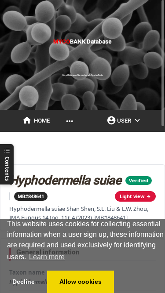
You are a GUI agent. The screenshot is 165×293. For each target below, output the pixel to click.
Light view (132, 196)
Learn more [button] (47, 256)
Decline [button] (23, 281)
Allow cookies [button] (80, 281)
